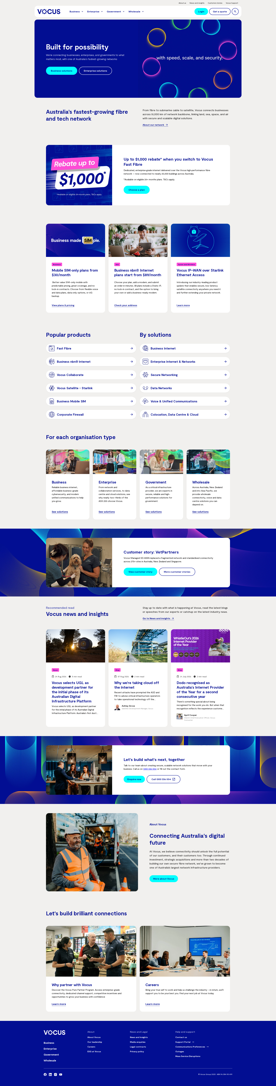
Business (49, 1042)
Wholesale (50, 1060)
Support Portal (182, 1042)
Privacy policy (137, 1051)
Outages (179, 1051)
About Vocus (93, 1037)
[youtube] (60, 1075)
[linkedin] (50, 1075)
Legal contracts (138, 1046)
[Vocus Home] (48, 11)
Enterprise (50, 1048)
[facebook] (45, 1075)
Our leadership (94, 1042)
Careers (91, 1046)
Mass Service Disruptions (187, 1056)
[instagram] (55, 1075)
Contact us (181, 1037)
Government (51, 1054)
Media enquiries (137, 1042)
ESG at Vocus (94, 1051)
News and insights (139, 1037)
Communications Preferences (190, 1046)
